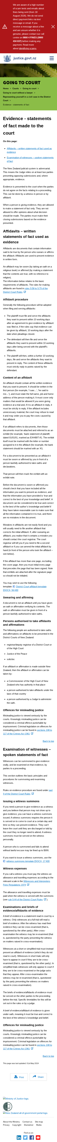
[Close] (53, 26)
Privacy (6, 1125)
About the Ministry (11, 1121)
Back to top (48, 741)
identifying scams (27, 48)
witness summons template (28, 861)
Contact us (27, 1121)
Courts (15, 88)
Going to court (29, 88)
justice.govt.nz (19, 58)
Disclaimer (28, 1125)
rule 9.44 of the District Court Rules (27, 899)
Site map (39, 1121)
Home (6, 88)
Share (41, 1077)
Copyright (16, 1125)
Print (21, 1077)
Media (38, 1125)
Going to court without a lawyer (18, 93)
